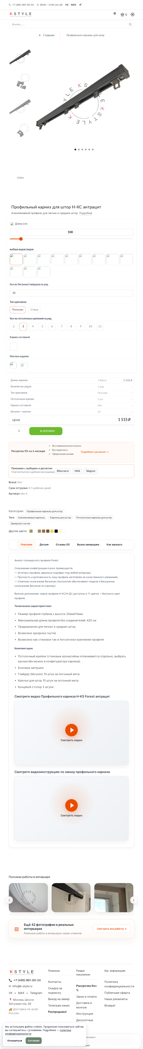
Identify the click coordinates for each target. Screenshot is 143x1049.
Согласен (33, 1040)
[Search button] (130, 24)
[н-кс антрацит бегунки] (20, 81)
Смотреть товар (23, 907)
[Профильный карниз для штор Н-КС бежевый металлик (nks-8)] (39, 531)
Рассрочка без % (86, 988)
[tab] (26, 544)
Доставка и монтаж (84, 1005)
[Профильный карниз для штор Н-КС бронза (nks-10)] (31, 531)
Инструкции (84, 1013)
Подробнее (85, 213)
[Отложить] (95, 213)
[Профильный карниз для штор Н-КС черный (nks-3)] (56, 531)
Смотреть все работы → (112, 928)
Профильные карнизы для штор (85, 35)
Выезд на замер (59, 999)
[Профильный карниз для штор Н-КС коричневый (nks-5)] (48, 531)
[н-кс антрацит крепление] (20, 131)
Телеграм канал (59, 1005)
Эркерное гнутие (20, 523)
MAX (73, 4)
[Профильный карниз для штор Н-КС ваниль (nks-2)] (60, 531)
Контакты (54, 981)
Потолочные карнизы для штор (94, 517)
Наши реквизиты (116, 999)
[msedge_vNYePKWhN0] (20, 155)
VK (67, 4)
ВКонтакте (63, 471)
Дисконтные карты (84, 1022)
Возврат (110, 1005)
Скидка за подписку (55, 990)
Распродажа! (57, 1011)
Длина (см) (20, 224)
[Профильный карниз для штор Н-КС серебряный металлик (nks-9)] (35, 531)
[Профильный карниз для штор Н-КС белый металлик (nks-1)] (64, 531)
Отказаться (14, 1040)
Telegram (90, 471)
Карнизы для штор (60, 517)
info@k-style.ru (22, 986)
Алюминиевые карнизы (31, 517)
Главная (48, 35)
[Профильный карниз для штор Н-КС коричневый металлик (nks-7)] (43, 531)
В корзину (47, 431)
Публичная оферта (117, 992)
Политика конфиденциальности (119, 984)
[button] (75, 149)
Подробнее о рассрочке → (94, 452)
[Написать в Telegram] (80, 4)
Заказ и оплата (86, 996)
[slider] (21, 239)
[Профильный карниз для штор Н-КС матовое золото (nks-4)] (52, 531)
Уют (19, 482)
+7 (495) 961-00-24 (23, 4)
